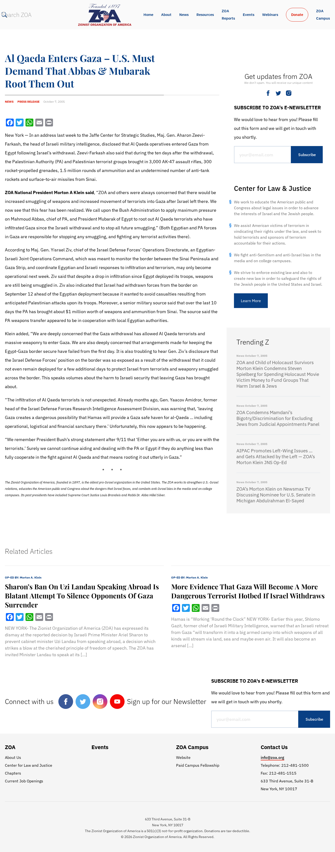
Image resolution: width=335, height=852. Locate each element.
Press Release (28, 101)
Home (148, 14)
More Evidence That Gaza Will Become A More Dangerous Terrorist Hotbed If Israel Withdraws (248, 591)
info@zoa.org (272, 757)
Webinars (270, 14)
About (166, 14)
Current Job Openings (24, 780)
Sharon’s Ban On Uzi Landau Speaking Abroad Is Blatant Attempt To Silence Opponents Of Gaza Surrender (82, 595)
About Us (13, 757)
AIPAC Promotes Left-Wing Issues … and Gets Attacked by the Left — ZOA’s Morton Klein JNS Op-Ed (275, 456)
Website (183, 757)
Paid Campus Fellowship (197, 765)
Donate (297, 14)
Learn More (251, 300)
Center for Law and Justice (28, 765)
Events (248, 14)
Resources (205, 14)
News (184, 14)
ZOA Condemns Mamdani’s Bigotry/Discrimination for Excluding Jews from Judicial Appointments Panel (277, 418)
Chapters (13, 773)
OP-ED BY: (23, 577)
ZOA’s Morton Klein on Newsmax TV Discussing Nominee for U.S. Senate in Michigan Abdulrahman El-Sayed (275, 495)
